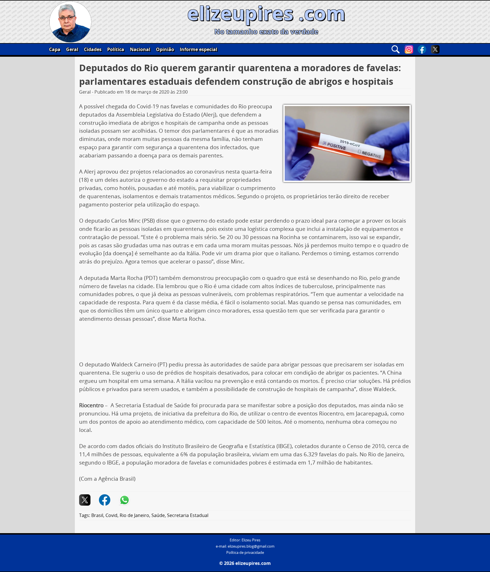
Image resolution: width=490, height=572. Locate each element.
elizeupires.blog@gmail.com (251, 546)
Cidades (93, 49)
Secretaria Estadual (187, 515)
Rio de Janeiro (134, 515)
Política (115, 49)
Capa (54, 49)
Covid (111, 515)
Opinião (165, 49)
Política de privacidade (245, 552)
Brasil (97, 515)
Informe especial (198, 49)
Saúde (158, 515)
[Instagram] (409, 49)
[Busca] (395, 49)
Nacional (140, 49)
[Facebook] (422, 49)
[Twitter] (435, 49)
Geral (72, 49)
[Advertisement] (245, 343)
